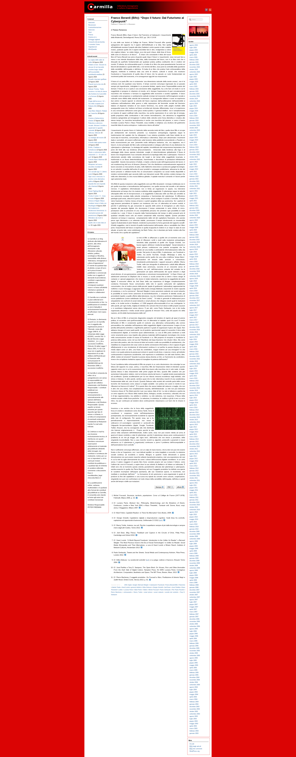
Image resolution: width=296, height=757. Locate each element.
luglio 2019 (193, 252)
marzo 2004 (193, 699)
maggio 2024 (194, 111)
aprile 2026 (193, 55)
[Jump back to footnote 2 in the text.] (140, 508)
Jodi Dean (167, 587)
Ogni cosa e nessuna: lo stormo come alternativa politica (96, 179)
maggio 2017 (194, 315)
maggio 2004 (194, 694)
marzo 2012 (193, 466)
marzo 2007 (193, 612)
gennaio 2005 (194, 675)
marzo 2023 (193, 145)
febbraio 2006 (194, 643)
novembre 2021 (195, 184)
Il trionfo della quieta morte (97, 142)
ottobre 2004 (194, 682)
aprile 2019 (193, 259)
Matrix (145, 590)
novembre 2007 (195, 592)
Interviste (91, 30)
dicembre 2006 (194, 619)
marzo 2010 (193, 524)
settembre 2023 (195, 130)
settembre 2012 (195, 451)
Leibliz (120, 590)
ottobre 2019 (194, 244)
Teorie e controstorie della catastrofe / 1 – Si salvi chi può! (97, 154)
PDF (169, 487)
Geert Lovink (126, 587)
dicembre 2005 (194, 648)
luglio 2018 (193, 281)
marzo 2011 (193, 495)
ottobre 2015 (194, 361)
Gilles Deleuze (147, 587)
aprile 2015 (193, 376)
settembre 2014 (195, 393)
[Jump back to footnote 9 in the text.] (119, 562)
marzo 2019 (193, 261)
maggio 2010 (194, 519)
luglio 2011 (193, 485)
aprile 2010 (193, 522)
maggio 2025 (194, 81)
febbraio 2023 (194, 147)
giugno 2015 (194, 371)
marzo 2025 (193, 86)
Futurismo (182, 585)
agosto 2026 (194, 45)
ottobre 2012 (194, 449)
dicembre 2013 (194, 415)
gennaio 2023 (194, 150)
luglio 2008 (193, 573)
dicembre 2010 (194, 502)
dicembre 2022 (194, 152)
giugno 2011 (193, 488)
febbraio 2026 (194, 60)
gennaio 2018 (194, 295)
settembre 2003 (195, 714)
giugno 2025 (194, 79)
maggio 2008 (194, 578)
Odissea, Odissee (94, 133)
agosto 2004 (194, 687)
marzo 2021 (193, 203)
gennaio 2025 (194, 91)
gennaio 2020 (194, 237)
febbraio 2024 (194, 118)
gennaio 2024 (194, 120)
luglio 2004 (193, 689)
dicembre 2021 (194, 181)
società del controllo (171, 592)
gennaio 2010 (194, 529)
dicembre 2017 (194, 298)
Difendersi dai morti (94, 218)
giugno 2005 (194, 663)
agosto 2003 (194, 716)
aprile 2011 (193, 492)
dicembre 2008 (194, 561)
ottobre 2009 (194, 536)
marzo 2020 (193, 232)
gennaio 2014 (194, 412)
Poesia (90, 35)
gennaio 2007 (194, 616)
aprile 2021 (193, 201)
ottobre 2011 (194, 478)
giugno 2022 (194, 167)
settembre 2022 (195, 159)
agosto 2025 (194, 74)
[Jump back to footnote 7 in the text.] (141, 547)
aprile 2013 (193, 434)
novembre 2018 (195, 271)
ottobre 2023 (194, 128)
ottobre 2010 (194, 507)
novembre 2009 (195, 534)
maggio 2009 (194, 548)
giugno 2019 (194, 254)
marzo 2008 (193, 582)
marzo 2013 (193, 437)
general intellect (136, 587)
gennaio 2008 (194, 587)
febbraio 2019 (194, 264)
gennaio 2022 (194, 179)
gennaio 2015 (194, 383)
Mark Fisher (138, 590)
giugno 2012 (194, 458)
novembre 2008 (195, 563)
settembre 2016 (195, 334)
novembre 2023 (195, 125)
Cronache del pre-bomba (96, 42)
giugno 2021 (194, 196)
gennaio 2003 (194, 733)
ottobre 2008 (194, 565)
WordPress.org (194, 751)
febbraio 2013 (194, 439)
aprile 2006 (193, 638)
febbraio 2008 (194, 585)
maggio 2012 (194, 461)
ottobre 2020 (194, 215)
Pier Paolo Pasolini (178, 590)
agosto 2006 (194, 629)
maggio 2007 (194, 607)
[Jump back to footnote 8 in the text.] (125, 555)
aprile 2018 (193, 288)
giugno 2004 (194, 692)
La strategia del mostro (96, 137)
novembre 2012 (195, 446)
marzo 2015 (193, 378)
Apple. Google (132, 585)
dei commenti (196, 749)
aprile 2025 (193, 84)
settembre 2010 (195, 509)
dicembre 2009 (194, 531)
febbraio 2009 (194, 556)
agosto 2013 (194, 424)
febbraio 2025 (194, 89)
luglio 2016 (193, 339)
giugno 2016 (194, 342)
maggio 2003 (194, 723)
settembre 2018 (195, 276)
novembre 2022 (195, 154)
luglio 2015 (193, 368)
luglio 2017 (193, 310)
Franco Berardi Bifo (171, 585)
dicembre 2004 (194, 677)
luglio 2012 (193, 456)
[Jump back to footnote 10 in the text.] (178, 572)
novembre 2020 (195, 213)
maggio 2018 (194, 286)
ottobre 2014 (194, 390)
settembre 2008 (195, 568)
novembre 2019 (195, 242)
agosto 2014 (194, 395)
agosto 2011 (194, 483)
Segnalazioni (92, 47)
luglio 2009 (193, 544)
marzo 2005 (193, 670)
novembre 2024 (195, 96)
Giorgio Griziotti (158, 587)
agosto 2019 (194, 249)
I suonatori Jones (94, 44)
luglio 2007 (193, 602)
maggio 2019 (194, 257)
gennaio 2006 (194, 646)
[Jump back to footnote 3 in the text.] (173, 513)
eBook (179, 487)
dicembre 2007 (194, 590)
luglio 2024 (193, 106)
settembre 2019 (195, 247)
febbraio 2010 (194, 526)
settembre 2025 (195, 72)
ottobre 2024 (194, 98)
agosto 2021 (194, 191)
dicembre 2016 (194, 327)
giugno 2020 (194, 225)
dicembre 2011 (194, 473)
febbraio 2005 (194, 672)
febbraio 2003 (194, 731)
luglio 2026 (193, 47)
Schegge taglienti (94, 39)
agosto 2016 (194, 337)
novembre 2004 (195, 680)
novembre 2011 (195, 475)
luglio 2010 (193, 514)
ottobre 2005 (194, 653)
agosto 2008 (194, 570)
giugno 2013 (194, 429)
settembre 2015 (195, 364)
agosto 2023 (194, 133)
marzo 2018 (193, 291)
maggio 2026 (194, 52)
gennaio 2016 (194, 354)
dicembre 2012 (194, 444)
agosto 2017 (194, 308)
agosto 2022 (194, 162)
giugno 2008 (194, 575)
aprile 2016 (193, 347)
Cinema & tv (92, 37)
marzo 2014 (193, 407)
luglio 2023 (193, 135)
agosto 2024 (194, 103)
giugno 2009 (194, 546)
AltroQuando (92, 49)
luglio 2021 (193, 193)
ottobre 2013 (194, 419)
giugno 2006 (194, 633)
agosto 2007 (194, 599)
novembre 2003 (195, 709)
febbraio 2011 (194, 497)
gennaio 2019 (194, 266)
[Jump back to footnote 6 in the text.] (136, 535)
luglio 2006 (193, 631)
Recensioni (132, 24)
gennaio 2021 (194, 208)
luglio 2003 (193, 719)
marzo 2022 (193, 174)
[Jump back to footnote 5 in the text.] (142, 528)
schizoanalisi (127, 592)
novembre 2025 (195, 67)
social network (158, 592)
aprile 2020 (193, 230)
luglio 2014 (193, 398)
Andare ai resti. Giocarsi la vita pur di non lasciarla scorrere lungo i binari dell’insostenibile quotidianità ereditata (97, 69)
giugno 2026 (194, 50)
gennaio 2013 (194, 441)
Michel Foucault (154, 590)
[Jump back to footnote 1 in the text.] (137, 498)
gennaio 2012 (194, 471)
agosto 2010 (194, 512)
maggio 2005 (194, 665)
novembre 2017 (195, 300)
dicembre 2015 (194, 356)
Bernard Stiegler (143, 585)
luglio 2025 (193, 77)
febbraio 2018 (194, 293)
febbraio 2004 (194, 702)
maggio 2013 (194, 432)
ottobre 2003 (194, 711)
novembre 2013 (195, 417)
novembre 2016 (195, 329)
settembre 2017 (195, 305)
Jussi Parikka (176, 587)
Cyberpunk (153, 585)
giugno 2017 (194, 312)
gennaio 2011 (194, 500)
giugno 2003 (194, 721)
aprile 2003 (193, 726)
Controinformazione (94, 27)
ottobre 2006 (194, 624)
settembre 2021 (195, 188)
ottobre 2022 (194, 157)
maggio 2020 (194, 227)
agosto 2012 (194, 454)
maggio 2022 (194, 169)
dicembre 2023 (194, 123)
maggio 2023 (194, 140)
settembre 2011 (195, 480)
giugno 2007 (194, 604)
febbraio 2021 (194, 205)
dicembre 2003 (194, 706)
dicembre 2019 (194, 240)
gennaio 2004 (194, 704)
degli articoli (195, 746)
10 (134, 443)
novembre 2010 (195, 505)
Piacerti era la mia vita (95, 84)
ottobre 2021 (194, 186)
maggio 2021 (194, 198)
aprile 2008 (193, 580)
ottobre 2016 (194, 332)
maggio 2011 (194, 490)
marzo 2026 (193, 57)
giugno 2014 (194, 400)
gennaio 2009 (194, 558)
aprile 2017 (193, 317)
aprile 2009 (193, 551)
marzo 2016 (193, 349)
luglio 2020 (193, 222)
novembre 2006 (195, 621)
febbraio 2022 (194, 176)
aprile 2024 (193, 113)
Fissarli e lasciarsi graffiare (97, 79)
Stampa (159, 487)
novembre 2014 (195, 388)
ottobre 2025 (194, 69)
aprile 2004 (193, 697)
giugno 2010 (194, 517)
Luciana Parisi (128, 590)
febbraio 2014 (194, 410)
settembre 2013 (195, 422)
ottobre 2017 (194, 303)
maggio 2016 (194, 344)
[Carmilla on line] (148, 7)
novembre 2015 (195, 359)
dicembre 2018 (194, 269)
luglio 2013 (193, 427)
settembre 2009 (195, 539)
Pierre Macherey (116, 592)
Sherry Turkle (137, 592)
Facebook (161, 585)
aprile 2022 (193, 171)
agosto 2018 (194, 278)
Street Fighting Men (95, 191)
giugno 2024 (194, 108)
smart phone (148, 592)
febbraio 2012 (194, 468)
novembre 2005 (195, 651)
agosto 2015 (194, 366)
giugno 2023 (194, 137)
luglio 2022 (193, 164)
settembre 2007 (195, 597)
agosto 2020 (194, 220)
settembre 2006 (195, 626)
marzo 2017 (193, 320)
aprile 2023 (193, 142)
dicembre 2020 (194, 210)
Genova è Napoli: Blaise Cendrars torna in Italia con (97, 203)
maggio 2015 (194, 373)
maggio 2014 (194, 402)
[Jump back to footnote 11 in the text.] (150, 580)
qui (161, 520)
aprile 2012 (193, 463)
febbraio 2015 (194, 381)
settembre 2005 (195, 655)
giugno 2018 (194, 283)
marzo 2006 (193, 641)
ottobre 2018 (194, 274)
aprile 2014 (193, 405)
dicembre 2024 (194, 94)
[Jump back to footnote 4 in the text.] (164, 520)
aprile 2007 (193, 609)
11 (135, 473)
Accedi (192, 744)
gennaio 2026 (194, 62)
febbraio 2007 (194, 614)
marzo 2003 (193, 728)
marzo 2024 (193, 115)
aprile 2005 (193, 668)
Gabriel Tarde (116, 587)
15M (125, 585)
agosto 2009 (194, 541)
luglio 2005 (193, 660)
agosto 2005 (194, 658)
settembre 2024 (195, 101)
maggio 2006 (194, 636)
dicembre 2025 (194, 64)
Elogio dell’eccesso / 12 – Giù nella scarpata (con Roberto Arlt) (97, 103)
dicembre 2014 (194, 385)
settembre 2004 (195, 685)
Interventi (91, 22)
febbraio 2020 (194, 235)
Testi (90, 32)
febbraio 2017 (194, 322)
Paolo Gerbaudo (165, 590)
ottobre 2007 (194, 595)
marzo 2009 (193, 553)
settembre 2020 (195, 218)
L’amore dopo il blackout (96, 159)
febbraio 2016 (194, 351)
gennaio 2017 (194, 325)
